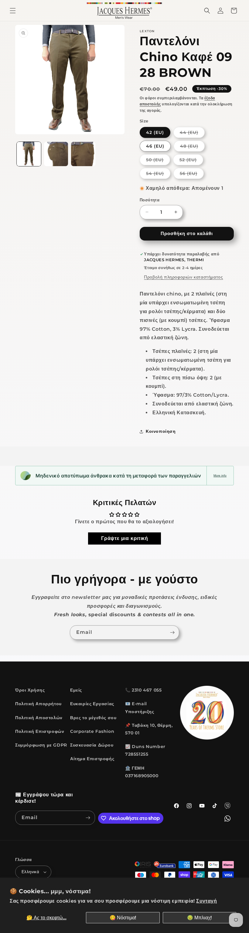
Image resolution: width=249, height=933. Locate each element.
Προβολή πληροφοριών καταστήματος (183, 277)
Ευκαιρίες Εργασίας (92, 703)
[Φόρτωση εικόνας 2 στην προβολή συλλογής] (56, 154)
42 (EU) (155, 132)
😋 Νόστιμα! (123, 918)
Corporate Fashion (92, 731)
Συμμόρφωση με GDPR (41, 745)
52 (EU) (191, 161)
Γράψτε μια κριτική (124, 538)
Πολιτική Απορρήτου (38, 703)
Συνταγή (206, 901)
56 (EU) (192, 174)
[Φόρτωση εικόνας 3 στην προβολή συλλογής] (83, 154)
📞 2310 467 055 (143, 690)
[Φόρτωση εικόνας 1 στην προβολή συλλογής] (29, 154)
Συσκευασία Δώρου (92, 745)
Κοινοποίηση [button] (161, 431)
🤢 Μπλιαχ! (199, 918)
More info (220, 475)
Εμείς (76, 690)
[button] (12, 10)
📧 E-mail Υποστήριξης (139, 707)
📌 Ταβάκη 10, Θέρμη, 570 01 (148, 729)
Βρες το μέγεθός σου (93, 717)
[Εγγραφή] (172, 632)
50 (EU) (158, 161)
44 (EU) (192, 133)
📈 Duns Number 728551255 (145, 750)
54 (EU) (158, 174)
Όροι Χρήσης (30, 690)
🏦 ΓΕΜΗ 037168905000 (141, 771)
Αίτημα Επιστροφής (92, 758)
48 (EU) (192, 147)
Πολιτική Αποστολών (39, 717)
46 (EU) (155, 146)
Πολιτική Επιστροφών (39, 731)
